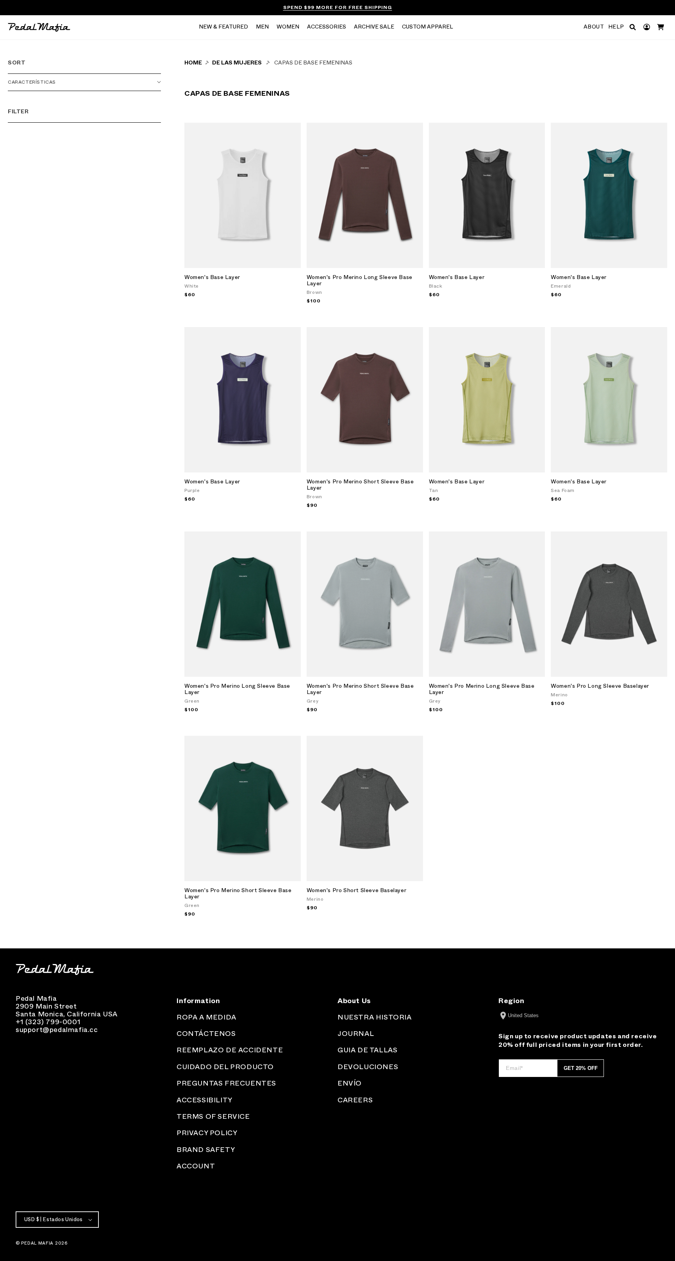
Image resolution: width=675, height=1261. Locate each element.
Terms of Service (213, 1116)
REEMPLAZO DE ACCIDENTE (230, 1050)
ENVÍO (350, 1083)
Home (193, 62)
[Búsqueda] (632, 27)
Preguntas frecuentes (226, 1083)
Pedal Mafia (37, 1243)
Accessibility (204, 1100)
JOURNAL (356, 1033)
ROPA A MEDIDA (206, 1017)
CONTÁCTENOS (206, 1033)
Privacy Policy (207, 1133)
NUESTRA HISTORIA (375, 1017)
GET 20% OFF (581, 1068)
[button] (223, 27)
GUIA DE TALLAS (367, 1050)
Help (616, 27)
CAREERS (355, 1100)
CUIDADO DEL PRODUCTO (225, 1066)
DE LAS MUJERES (237, 62)
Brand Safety (206, 1149)
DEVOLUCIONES (368, 1066)
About (594, 27)
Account (196, 1166)
